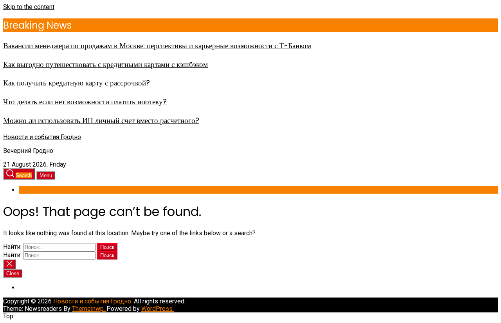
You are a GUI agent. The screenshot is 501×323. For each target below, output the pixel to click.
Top (8, 316)
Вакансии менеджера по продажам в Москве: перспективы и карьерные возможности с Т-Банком (157, 45)
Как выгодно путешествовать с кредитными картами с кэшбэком (105, 64)
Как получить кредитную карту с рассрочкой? (76, 83)
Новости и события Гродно (42, 137)
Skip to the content (28, 7)
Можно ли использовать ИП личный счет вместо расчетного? (101, 120)
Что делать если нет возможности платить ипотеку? (85, 101)
